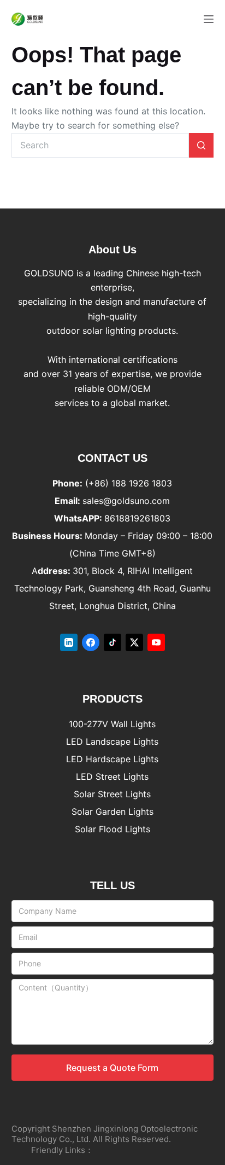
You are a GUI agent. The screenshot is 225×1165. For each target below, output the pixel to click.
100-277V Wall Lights (112, 723)
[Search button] (201, 145)
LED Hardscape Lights (112, 759)
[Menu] (209, 19)
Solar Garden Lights (112, 811)
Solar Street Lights (112, 794)
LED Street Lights (112, 776)
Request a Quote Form (112, 1067)
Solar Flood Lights (112, 829)
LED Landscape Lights (112, 741)
